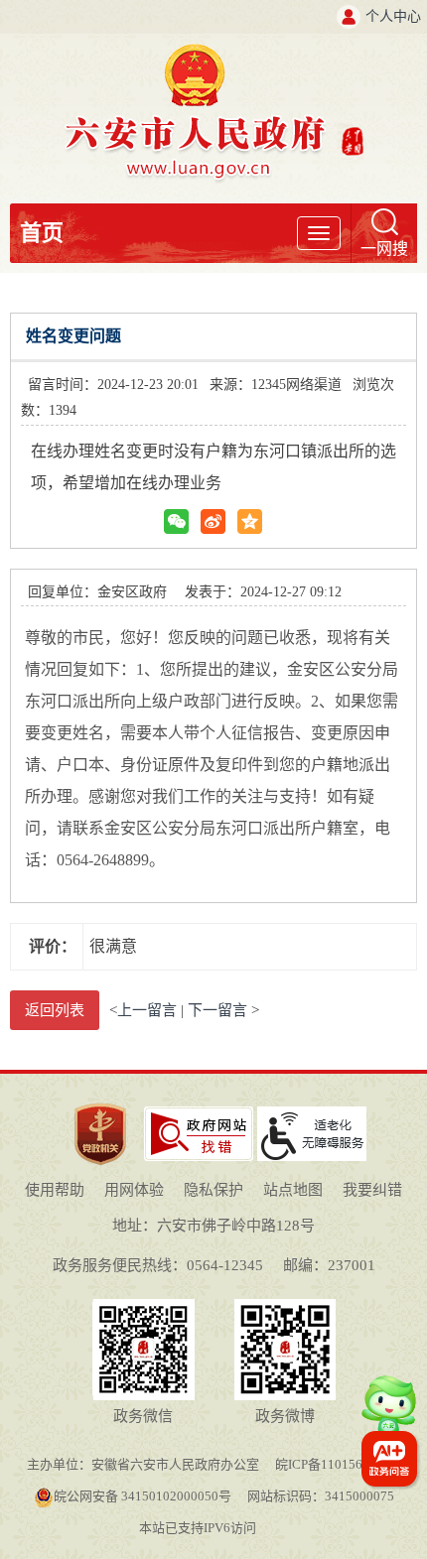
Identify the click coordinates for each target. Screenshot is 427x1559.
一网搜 (384, 248)
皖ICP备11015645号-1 (337, 1464)
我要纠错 (372, 1190)
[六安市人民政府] (214, 51)
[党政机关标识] (100, 1102)
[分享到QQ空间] (249, 521)
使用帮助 (54, 1190)
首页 (42, 232)
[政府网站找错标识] (198, 1113)
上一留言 (147, 1010)
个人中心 (393, 16)
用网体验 (134, 1190)
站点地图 (293, 1190)
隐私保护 (213, 1190)
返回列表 (54, 1010)
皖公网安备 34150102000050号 (142, 1496)
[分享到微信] (176, 521)
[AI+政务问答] (388, 1413)
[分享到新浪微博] (213, 521)
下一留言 (217, 1010)
